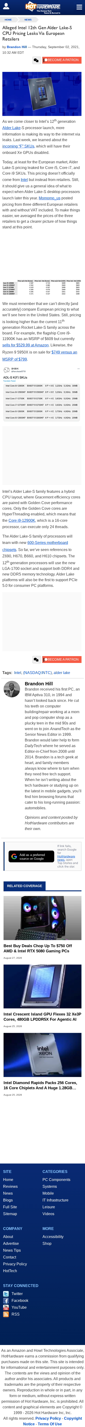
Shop (46, 1244)
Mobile (48, 1193)
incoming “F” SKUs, (18, 146)
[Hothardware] (42, 7)
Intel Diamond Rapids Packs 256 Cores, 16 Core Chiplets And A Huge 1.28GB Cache (40, 1086)
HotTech (10, 1271)
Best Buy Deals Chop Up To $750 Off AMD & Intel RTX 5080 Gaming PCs (38, 948)
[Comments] (36, 60)
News (28, 19)
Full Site (10, 1207)
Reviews (10, 1186)
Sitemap (10, 1214)
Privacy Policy (15, 1264)
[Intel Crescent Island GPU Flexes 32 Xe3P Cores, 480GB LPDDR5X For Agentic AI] (42, 986)
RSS (16, 1314)
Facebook (20, 1301)
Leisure (48, 1207)
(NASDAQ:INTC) (37, 673)
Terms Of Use (50, 1424)
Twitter (17, 1294)
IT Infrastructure (55, 1200)
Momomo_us (49, 198)
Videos (48, 1214)
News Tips (12, 1250)
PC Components (56, 1180)
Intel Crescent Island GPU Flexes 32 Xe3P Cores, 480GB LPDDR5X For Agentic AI (42, 1017)
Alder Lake (11, 128)
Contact (9, 1257)
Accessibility (53, 1237)
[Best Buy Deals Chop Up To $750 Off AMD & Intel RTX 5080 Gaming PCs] (42, 918)
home (8, 19)
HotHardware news (66, 858)
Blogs (8, 1200)
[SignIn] (9, 6)
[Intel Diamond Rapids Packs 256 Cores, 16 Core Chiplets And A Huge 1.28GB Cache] (42, 1055)
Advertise (11, 1244)
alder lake (62, 673)
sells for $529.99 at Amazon (25, 345)
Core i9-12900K (21, 520)
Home (8, 1180)
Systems (49, 1186)
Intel (24, 180)
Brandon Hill (39, 683)
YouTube (19, 1307)
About (8, 1237)
